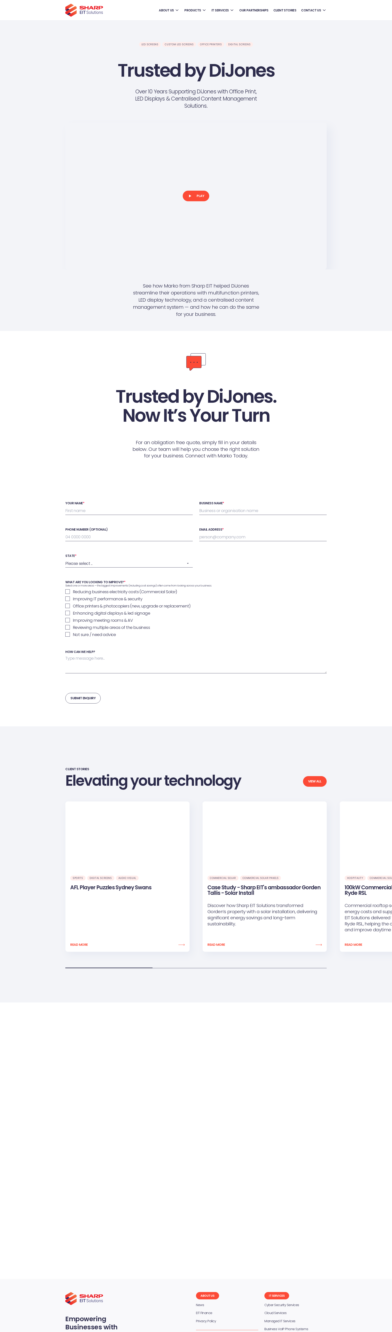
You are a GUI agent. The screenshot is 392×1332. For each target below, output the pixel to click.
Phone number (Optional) (86, 529)
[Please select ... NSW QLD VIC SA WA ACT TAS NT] (129, 563)
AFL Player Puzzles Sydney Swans (110, 887)
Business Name (211, 503)
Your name (75, 503)
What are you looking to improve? (95, 582)
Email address (211, 529)
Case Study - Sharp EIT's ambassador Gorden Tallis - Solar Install (263, 890)
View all (315, 781)
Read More (79, 945)
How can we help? (80, 651)
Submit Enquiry (83, 698)
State (70, 555)
